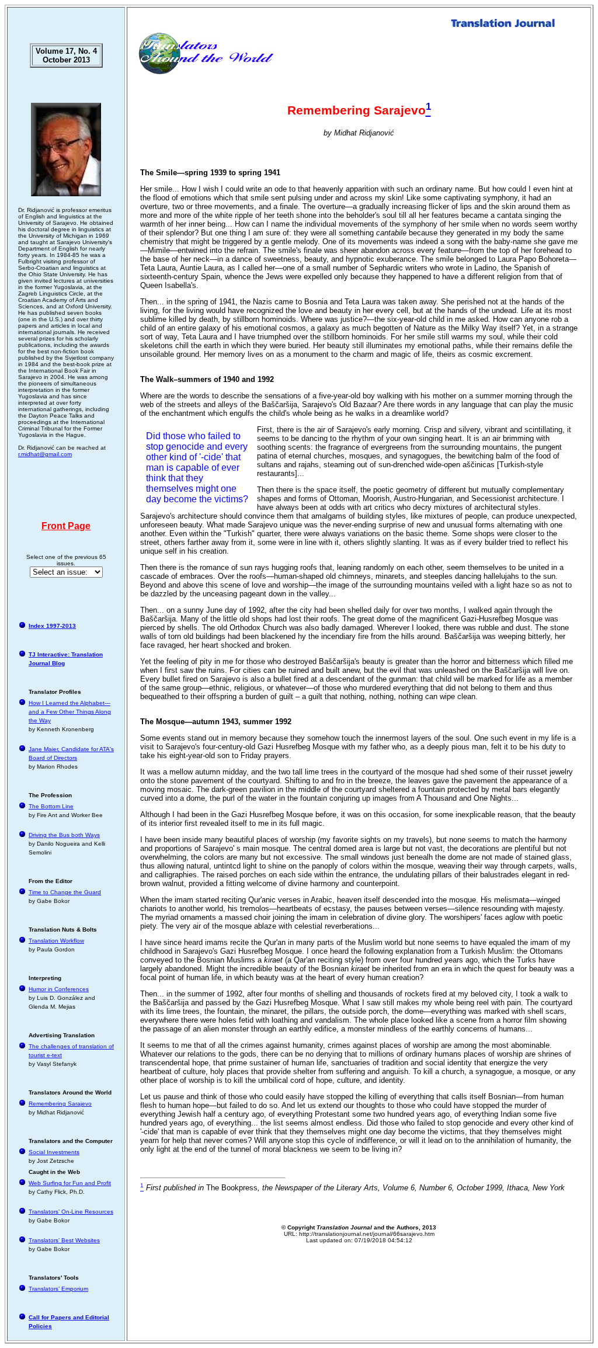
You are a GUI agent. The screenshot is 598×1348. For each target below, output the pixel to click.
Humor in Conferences (59, 989)
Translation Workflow (56, 940)
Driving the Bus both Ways (64, 835)
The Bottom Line (51, 806)
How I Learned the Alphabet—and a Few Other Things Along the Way (70, 712)
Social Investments (54, 1152)
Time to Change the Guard (65, 892)
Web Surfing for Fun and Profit (70, 1183)
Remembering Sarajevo (60, 1103)
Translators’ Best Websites (64, 1240)
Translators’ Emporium (58, 1289)
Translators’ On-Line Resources (71, 1211)
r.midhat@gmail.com (45, 454)
